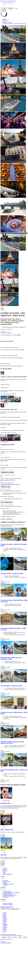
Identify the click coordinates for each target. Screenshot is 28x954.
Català (4, 913)
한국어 (4, 922)
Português (5, 927)
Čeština (4, 915)
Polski (4, 928)
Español (4, 919)
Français (5, 921)
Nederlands (5, 924)
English (4, 912)
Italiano (4, 923)
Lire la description (4, 403)
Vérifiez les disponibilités (6, 332)
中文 (4, 932)
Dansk (4, 916)
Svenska (5, 930)
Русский (5, 929)
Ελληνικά (5, 918)
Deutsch (5, 917)
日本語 (4, 926)
